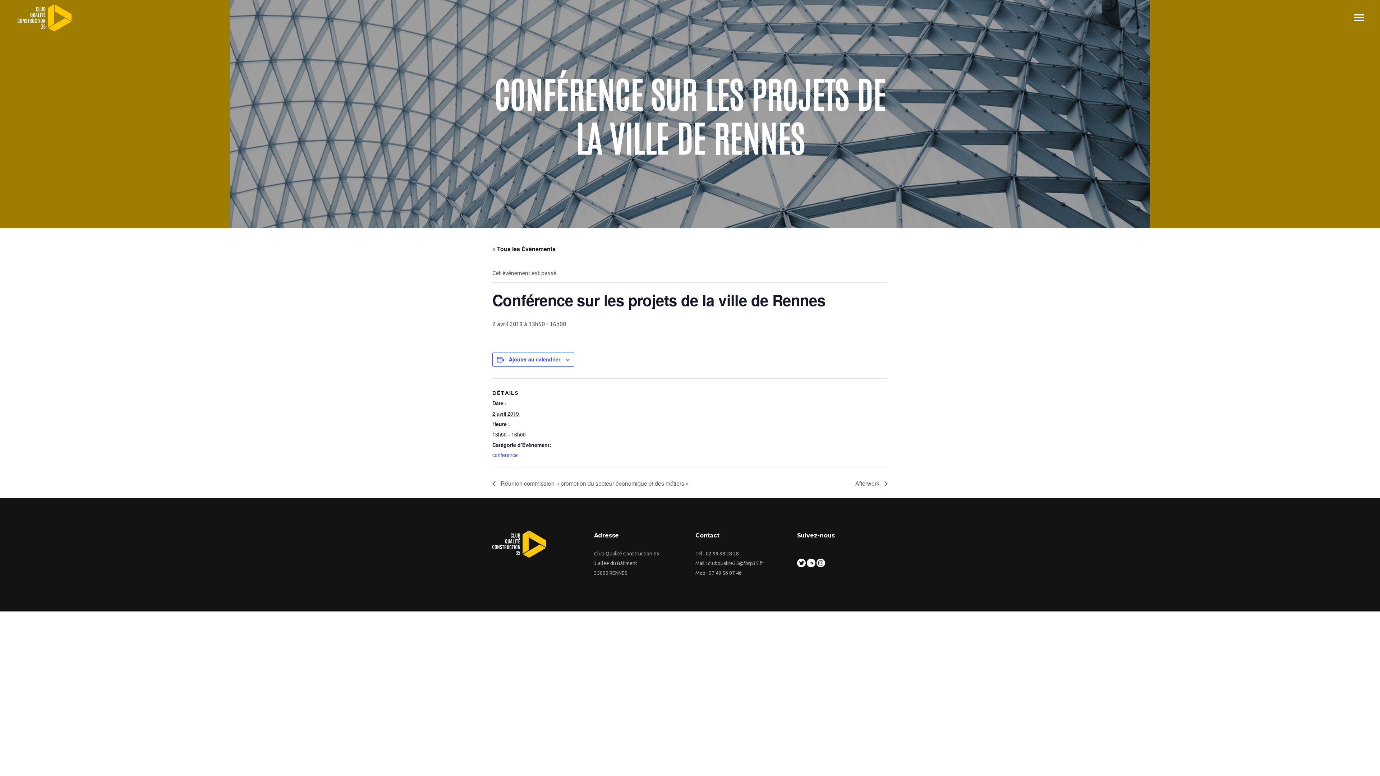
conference (505, 454)
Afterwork (868, 483)
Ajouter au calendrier (534, 359)
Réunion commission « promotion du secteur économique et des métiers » (594, 483)
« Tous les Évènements (524, 249)
